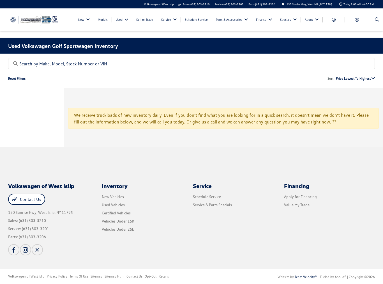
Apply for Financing (300, 196)
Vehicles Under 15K (118, 221)
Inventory (115, 185)
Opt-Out (150, 276)
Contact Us (30, 199)
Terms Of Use (79, 276)
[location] (283, 4)
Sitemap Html (114, 276)
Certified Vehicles (116, 212)
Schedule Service (207, 196)
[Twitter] (37, 249)
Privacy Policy (57, 276)
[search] (377, 19)
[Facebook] (13, 249)
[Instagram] (25, 249)
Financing (296, 185)
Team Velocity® (306, 277)
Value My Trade (297, 204)
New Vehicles (113, 196)
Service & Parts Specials (212, 204)
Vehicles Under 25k (118, 229)
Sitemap (96, 276)
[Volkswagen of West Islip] (33, 19)
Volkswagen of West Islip (26, 276)
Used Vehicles (113, 204)
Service (202, 185)
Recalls (164, 276)
